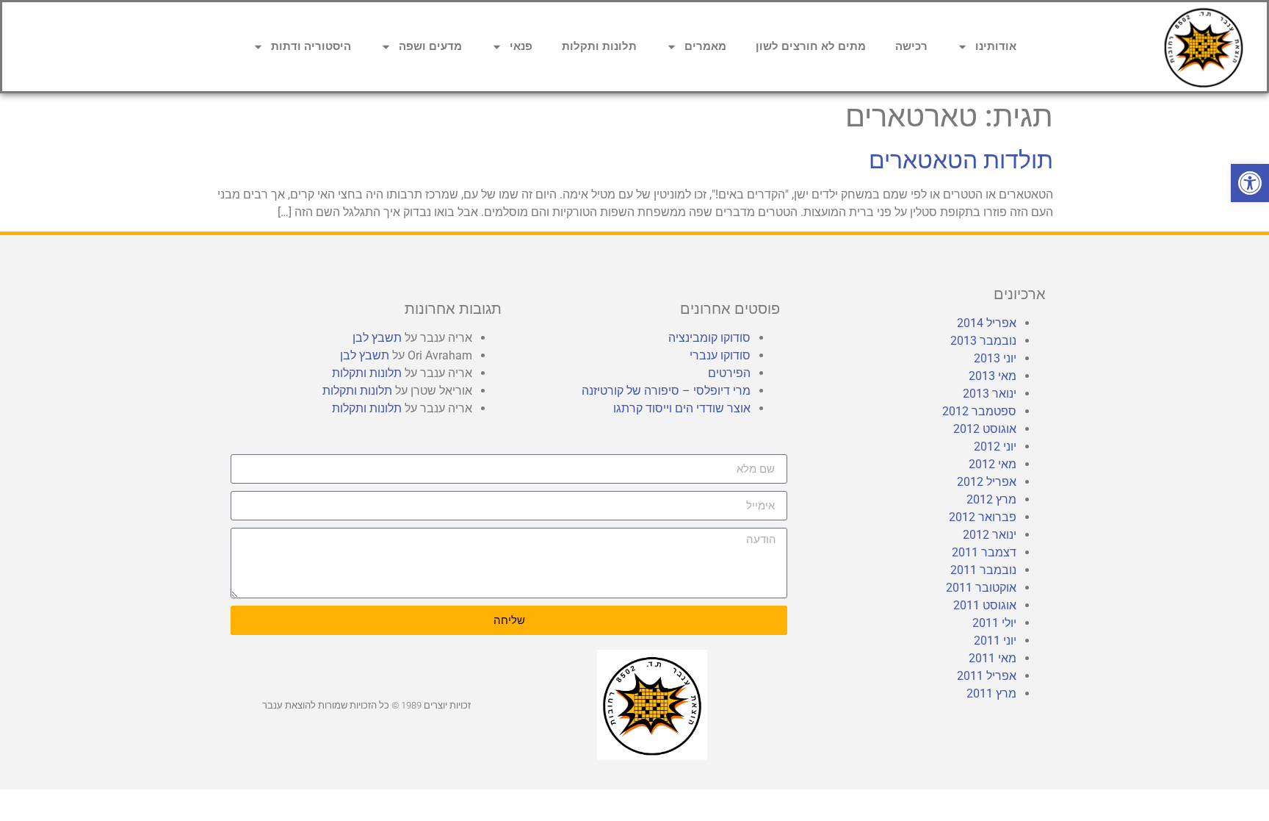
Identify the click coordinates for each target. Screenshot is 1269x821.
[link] (1250, 183)
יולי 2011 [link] (994, 623)
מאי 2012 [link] (992, 464)
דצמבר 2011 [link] (984, 552)
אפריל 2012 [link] (986, 482)
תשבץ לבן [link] (377, 338)
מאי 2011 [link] (992, 658)
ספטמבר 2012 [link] (979, 411)
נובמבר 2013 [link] (983, 341)
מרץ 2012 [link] (991, 499)
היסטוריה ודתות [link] (311, 46)
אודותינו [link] (995, 46)
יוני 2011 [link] (995, 641)
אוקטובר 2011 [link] (981, 588)
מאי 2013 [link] (992, 376)
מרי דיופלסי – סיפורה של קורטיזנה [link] (666, 391)
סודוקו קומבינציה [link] (709, 338)
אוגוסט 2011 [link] (984, 605)
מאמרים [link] (705, 46)
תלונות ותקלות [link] (599, 46)
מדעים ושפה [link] (430, 46)
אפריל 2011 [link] (986, 676)
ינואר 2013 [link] (989, 394)
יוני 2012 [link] (995, 446)
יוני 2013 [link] (995, 358)
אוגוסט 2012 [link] (984, 429)
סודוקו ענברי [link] (720, 355)
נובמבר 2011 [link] (983, 570)
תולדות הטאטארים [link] (961, 160)
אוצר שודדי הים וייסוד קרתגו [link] (682, 408)
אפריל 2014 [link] (986, 323)
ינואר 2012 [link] (989, 535)
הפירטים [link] (729, 373)
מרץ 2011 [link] (991, 693)
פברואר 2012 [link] (982, 517)
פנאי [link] (521, 46)
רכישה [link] (911, 46)
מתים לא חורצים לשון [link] (811, 46)
